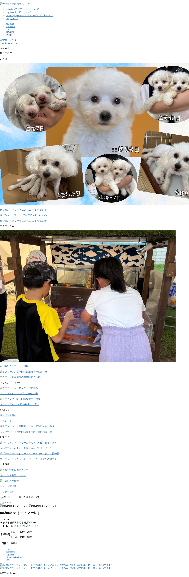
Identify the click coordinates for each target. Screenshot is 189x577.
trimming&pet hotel (15, 557)
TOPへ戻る (6, 502)
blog (8, 559)
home (8, 549)
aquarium (10, 551)
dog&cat (10, 554)
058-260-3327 (31, 526)
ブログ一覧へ (7, 492)
